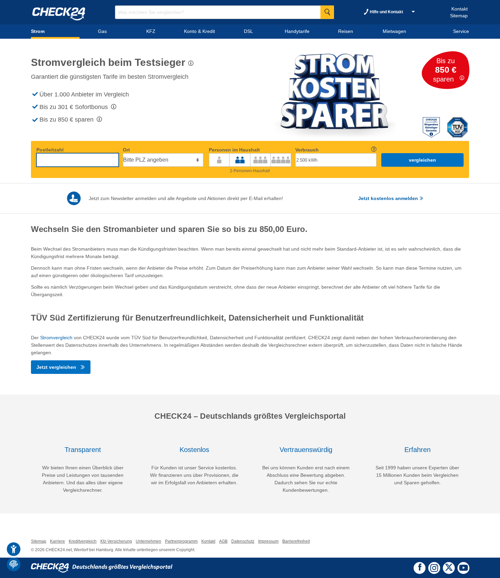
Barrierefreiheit (296, 541)
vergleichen (422, 160)
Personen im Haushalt (234, 149)
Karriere (57, 541)
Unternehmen (148, 541)
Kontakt (459, 9)
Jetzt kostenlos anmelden (388, 198)
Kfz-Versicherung (116, 541)
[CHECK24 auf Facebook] (420, 567)
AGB (223, 541)
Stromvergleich (56, 337)
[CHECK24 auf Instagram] (434, 567)
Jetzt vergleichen (57, 367)
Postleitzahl (50, 149)
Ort (126, 149)
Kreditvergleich (83, 541)
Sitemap (459, 15)
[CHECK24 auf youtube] (463, 568)
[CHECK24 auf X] (449, 567)
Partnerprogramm (181, 541)
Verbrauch (307, 149)
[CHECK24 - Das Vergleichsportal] (101, 567)
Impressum (268, 541)
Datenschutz (242, 541)
